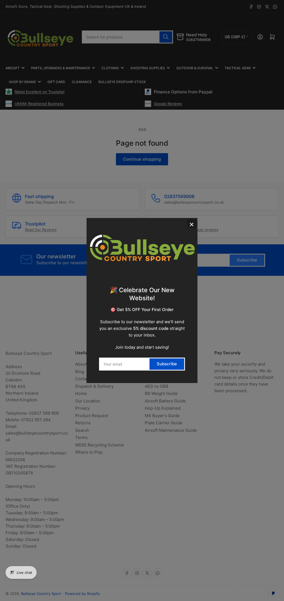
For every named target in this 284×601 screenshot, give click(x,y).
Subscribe (167, 363)
